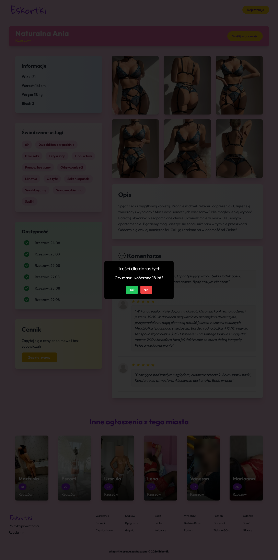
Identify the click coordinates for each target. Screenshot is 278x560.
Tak (132, 290)
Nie (146, 290)
